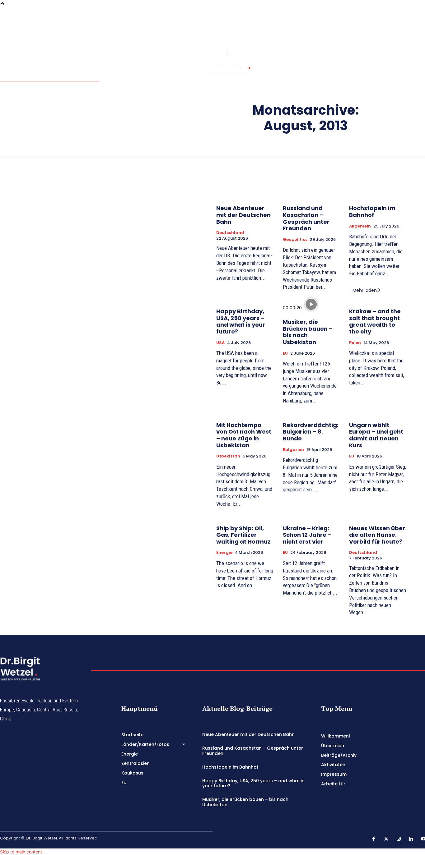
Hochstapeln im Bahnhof (372, 211)
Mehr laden (365, 290)
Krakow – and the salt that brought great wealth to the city (375, 321)
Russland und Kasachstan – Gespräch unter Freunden (306, 218)
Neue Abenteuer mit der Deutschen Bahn (243, 214)
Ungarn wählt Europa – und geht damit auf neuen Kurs (376, 435)
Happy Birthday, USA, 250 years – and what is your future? (240, 321)
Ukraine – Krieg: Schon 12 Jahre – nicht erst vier (307, 534)
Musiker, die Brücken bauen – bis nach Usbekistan (308, 332)
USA (220, 342)
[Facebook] (407, 15)
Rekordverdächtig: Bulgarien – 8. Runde (311, 431)
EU (285, 353)
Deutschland (230, 232)
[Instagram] (407, 24)
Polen (355, 342)
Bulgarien (293, 449)
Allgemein (360, 226)
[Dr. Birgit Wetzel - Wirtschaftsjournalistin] (220, 61)
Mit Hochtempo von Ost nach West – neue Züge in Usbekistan (243, 435)
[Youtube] (407, 33)
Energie (224, 552)
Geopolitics (295, 239)
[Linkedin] (415, 24)
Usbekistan (228, 456)
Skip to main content (21, 851)
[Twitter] (415, 15)
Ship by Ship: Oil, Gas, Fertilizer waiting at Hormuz (243, 534)
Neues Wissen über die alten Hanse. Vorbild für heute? (377, 534)
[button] (390, 24)
